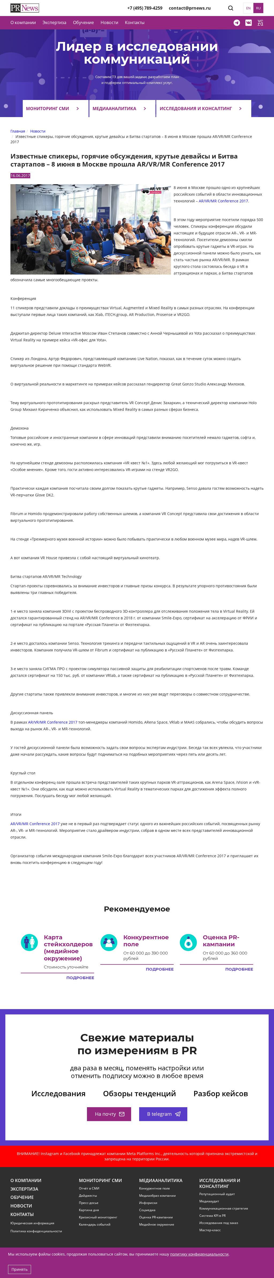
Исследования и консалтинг (196, 108)
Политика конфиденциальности (36, 1231)
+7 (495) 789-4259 (144, 8)
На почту (105, 1114)
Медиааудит (209, 1201)
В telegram (159, 1114)
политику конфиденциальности (199, 1254)
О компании (23, 22)
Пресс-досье (88, 1203)
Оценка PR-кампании (156, 1217)
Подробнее (80, 978)
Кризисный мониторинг (98, 1217)
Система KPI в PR (212, 1216)
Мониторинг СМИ (47, 108)
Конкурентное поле (154, 1188)
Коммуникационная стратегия (223, 1208)
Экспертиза (24, 1189)
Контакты (134, 22)
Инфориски (148, 1203)
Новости (109, 22)
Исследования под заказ (218, 1223)
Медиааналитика (114, 108)
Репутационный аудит (217, 1194)
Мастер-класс (210, 1230)
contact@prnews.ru (190, 8)
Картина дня (89, 1210)
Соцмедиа (147, 1210)
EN (248, 8)
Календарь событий (95, 1224)
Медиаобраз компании (157, 1196)
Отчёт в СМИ (89, 1188)
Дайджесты (88, 1196)
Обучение (83, 22)
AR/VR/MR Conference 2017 (223, 200)
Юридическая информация (32, 1223)
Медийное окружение (156, 1224)
